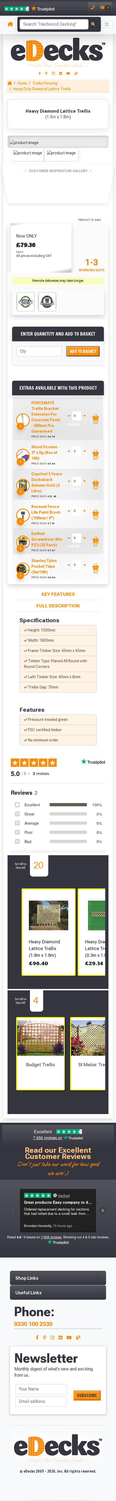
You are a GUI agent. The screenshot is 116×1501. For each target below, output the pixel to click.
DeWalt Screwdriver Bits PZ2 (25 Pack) (46, 539)
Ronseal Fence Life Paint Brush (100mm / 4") (45, 512)
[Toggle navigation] (107, 24)
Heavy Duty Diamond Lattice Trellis (42, 89)
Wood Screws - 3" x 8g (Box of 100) (45, 452)
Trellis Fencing (44, 83)
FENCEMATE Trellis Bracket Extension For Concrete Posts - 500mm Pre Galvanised (45, 417)
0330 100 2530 (33, 1324)
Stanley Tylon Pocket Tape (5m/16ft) (44, 566)
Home (22, 83)
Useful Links (28, 1292)
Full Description (58, 606)
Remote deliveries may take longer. (58, 281)
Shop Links (26, 1278)
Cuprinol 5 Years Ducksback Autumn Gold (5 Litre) (46, 482)
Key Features (58, 594)
